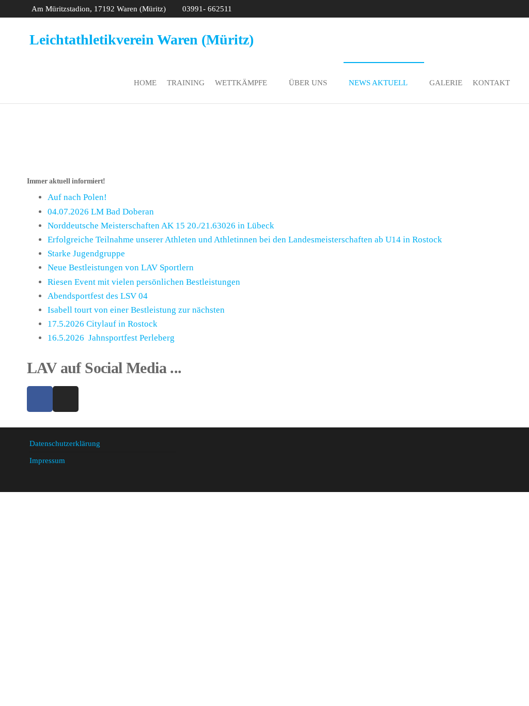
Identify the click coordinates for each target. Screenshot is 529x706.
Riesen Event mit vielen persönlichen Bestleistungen (144, 282)
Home (145, 83)
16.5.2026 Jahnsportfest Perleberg (111, 338)
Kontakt (491, 83)
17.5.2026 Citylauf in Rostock (103, 324)
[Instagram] (66, 399)
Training (186, 83)
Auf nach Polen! (77, 197)
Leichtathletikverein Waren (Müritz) (141, 40)
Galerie (445, 83)
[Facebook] (40, 399)
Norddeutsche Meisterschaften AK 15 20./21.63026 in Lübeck (161, 226)
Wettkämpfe (241, 83)
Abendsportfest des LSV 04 (98, 296)
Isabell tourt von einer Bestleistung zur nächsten (136, 310)
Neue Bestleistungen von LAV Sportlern (121, 267)
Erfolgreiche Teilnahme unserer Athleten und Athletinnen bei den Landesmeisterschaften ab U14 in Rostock (245, 239)
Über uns (308, 83)
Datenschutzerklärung (64, 443)
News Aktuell (378, 83)
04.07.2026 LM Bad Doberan (101, 212)
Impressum (47, 460)
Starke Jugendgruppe (86, 253)
